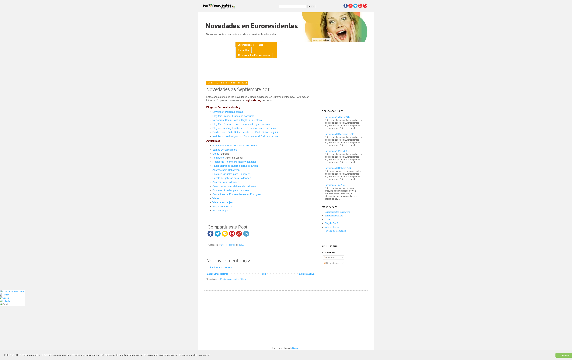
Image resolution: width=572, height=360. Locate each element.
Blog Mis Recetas (222, 124)
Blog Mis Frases (221, 116)
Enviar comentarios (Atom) (233, 279)
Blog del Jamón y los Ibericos (228, 128)
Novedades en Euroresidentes (252, 26)
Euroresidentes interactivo (337, 212)
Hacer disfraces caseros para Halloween (235, 165)
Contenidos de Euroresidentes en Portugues (236, 194)
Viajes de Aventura (222, 206)
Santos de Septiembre (224, 149)
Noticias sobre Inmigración (227, 136)
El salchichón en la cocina (261, 128)
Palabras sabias (234, 111)
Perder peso (219, 132)
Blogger (296, 348)
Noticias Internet (332, 227)
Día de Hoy (243, 50)
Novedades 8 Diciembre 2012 (339, 134)
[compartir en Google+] (239, 235)
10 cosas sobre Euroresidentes (254, 55)
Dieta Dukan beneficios (240, 132)
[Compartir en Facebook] (210, 235)
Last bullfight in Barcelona (247, 120)
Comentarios (332, 263)
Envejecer (218, 111)
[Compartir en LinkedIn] (246, 235)
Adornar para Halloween (225, 182)
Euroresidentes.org (334, 215)
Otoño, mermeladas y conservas (252, 124)
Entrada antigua (306, 273)
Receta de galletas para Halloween (231, 178)
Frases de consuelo (243, 116)
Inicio (263, 273)
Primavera (218, 157)
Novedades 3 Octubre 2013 (338, 168)
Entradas (330, 257)
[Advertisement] (260, 70)
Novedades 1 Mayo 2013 (337, 151)
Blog (260, 45)
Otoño (215, 153)
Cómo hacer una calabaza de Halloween (234, 186)
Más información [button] (201, 355)
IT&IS (327, 219)
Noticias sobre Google (335, 231)
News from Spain (221, 120)
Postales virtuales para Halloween (231, 174)
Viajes (215, 198)
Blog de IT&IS (331, 223)
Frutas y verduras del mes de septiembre (235, 145)
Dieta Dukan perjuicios (267, 132)
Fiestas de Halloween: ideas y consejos (234, 161)
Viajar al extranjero (222, 202)
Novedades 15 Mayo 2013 (337, 117)
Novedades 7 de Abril (335, 185)
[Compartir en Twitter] (218, 235)
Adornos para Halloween (226, 170)
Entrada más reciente (217, 273)
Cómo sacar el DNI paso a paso (261, 136)
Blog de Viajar (220, 210)
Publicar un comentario (221, 267)
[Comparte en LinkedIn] (5, 301)
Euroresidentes (246, 45)
